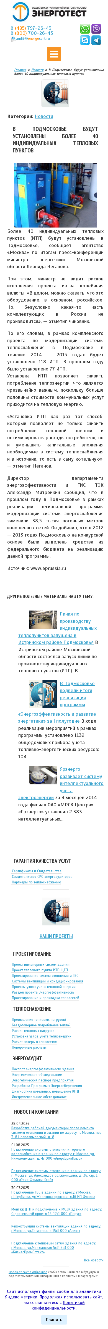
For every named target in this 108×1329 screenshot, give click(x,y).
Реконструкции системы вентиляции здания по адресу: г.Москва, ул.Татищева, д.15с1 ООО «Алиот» (56, 1228)
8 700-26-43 (32, 33)
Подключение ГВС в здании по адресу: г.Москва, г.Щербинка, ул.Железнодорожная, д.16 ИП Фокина (53, 1194)
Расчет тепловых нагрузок (33, 1031)
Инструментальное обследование (39, 1097)
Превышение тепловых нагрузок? (39, 1019)
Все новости (94, 1260)
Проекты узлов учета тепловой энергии (44, 987)
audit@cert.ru (33, 38)
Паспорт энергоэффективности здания (43, 1069)
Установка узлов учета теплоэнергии (41, 1036)
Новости (44, 116)
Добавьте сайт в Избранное (28, 1272)
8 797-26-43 (31, 28)
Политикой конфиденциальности (58, 1305)
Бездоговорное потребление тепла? (41, 1025)
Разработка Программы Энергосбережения (47, 1086)
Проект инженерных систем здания (41, 964)
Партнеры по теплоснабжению (36, 882)
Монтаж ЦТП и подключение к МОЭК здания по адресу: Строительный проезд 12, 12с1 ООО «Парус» (56, 1211)
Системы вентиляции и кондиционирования (47, 981)
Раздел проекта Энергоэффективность (43, 992)
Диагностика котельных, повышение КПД (45, 1091)
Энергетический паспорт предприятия (43, 1080)
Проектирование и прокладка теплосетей (45, 998)
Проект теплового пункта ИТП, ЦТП (40, 970)
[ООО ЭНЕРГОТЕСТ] (47, 12)
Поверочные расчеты (29, 1047)
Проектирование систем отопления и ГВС (45, 976)
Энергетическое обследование (37, 1075)
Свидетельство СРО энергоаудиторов (42, 877)
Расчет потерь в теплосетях (34, 1042)
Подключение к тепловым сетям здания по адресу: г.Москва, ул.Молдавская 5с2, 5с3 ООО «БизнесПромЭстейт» (53, 1247)
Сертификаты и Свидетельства (36, 871)
